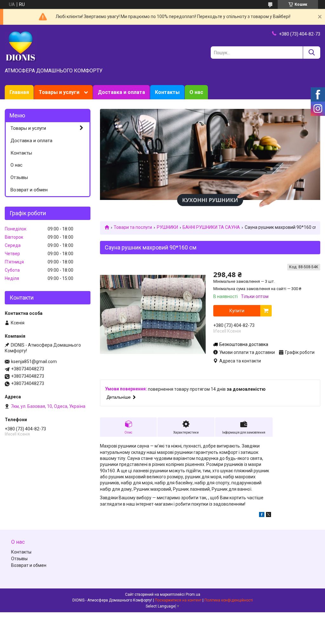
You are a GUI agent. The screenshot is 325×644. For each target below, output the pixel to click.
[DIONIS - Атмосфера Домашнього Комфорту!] (20, 46)
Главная (19, 92)
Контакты (167, 92)
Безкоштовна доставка (243, 344)
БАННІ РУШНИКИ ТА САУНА (211, 227)
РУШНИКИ (167, 227)
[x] (268, 515)
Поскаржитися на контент (178, 600)
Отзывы (19, 177)
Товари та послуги (133, 227)
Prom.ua (193, 594)
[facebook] (261, 515)
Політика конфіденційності (228, 600)
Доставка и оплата (121, 92)
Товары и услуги (59, 92)
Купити (236, 310)
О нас (196, 92)
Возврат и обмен (29, 190)
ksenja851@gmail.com (34, 361)
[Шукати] (311, 52)
